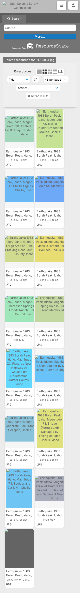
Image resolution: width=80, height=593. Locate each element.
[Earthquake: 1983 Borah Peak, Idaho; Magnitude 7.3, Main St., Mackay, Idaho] (49, 188)
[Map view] (61, 72)
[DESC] (35, 79)
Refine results (39, 96)
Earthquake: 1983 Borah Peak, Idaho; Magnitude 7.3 (19, 575)
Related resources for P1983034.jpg (29, 60)
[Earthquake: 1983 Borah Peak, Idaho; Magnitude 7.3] (19, 548)
